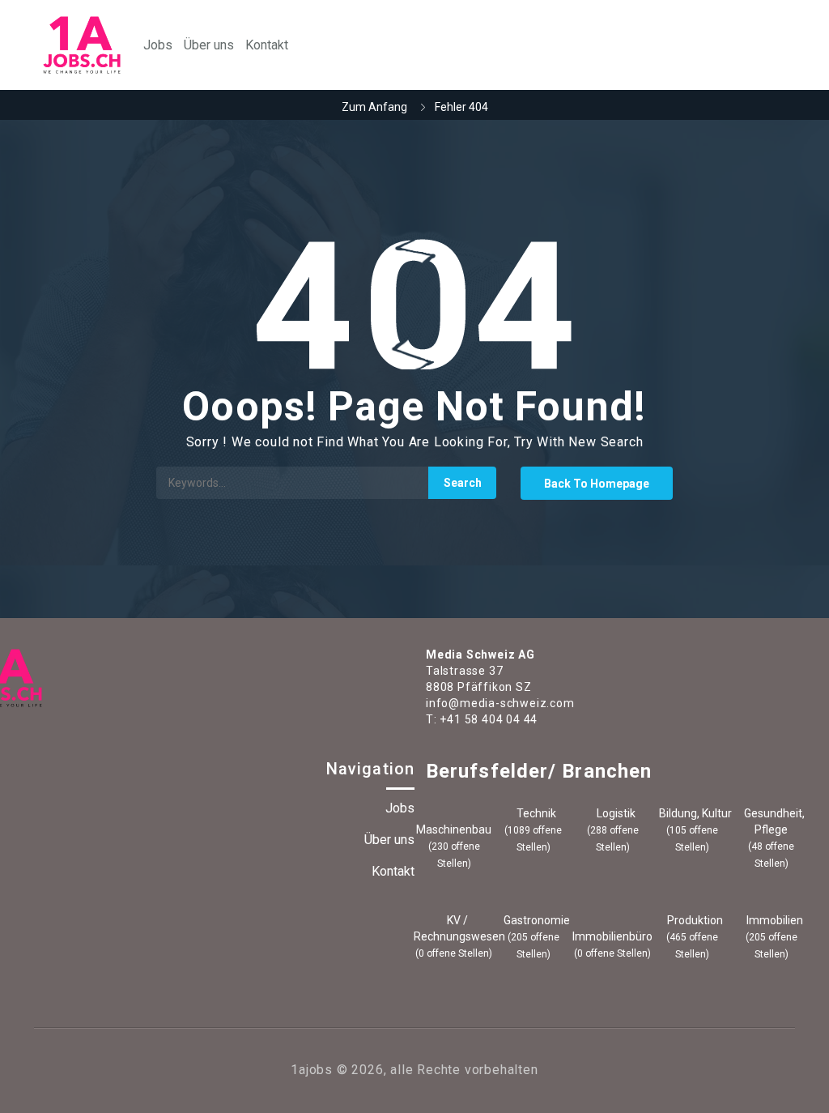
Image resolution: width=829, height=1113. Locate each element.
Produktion (694, 920)
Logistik (615, 813)
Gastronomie (535, 920)
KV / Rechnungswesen (454, 928)
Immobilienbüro (612, 936)
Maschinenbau (453, 829)
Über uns (209, 45)
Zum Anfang (374, 106)
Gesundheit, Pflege (773, 821)
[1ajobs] (81, 45)
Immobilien (773, 920)
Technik (535, 813)
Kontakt (266, 45)
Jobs (157, 45)
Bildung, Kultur (694, 813)
